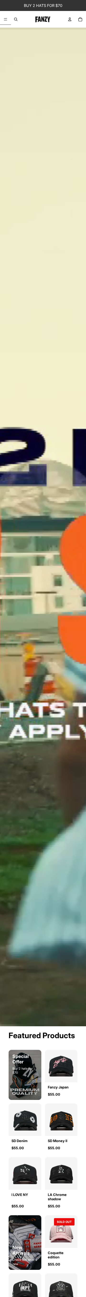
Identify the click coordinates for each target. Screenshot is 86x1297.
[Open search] (16, 19)
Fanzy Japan (58, 1087)
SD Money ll (57, 1141)
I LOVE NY (19, 1195)
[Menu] (5, 19)
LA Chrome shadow (57, 1197)
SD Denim (19, 1141)
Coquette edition (56, 1255)
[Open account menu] (69, 19)
